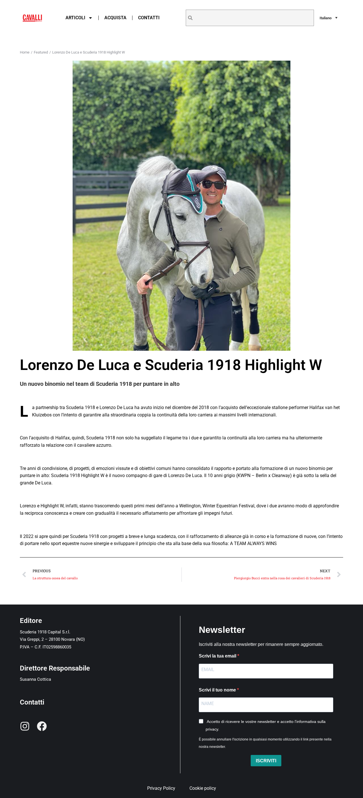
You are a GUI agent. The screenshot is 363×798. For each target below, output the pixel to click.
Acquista (115, 17)
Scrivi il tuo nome (218, 690)
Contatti (149, 17)
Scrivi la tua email (218, 656)
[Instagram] (25, 726)
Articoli (75, 17)
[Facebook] (42, 726)
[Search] (190, 18)
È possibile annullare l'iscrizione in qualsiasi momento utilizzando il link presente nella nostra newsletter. (265, 743)
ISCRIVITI (266, 760)
